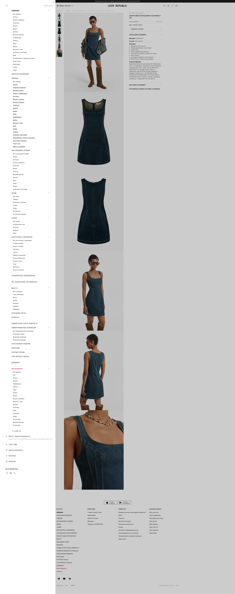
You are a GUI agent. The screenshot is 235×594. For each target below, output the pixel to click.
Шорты (15, 120)
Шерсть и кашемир (19, 146)
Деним (15, 129)
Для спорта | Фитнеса (20, 140)
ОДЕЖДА (15, 78)
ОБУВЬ (14, 193)
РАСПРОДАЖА (17, 369)
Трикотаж (16, 105)
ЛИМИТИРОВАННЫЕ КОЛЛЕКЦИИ (24, 328)
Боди (14, 126)
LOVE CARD (13, 444)
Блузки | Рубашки (18, 102)
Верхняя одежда (18, 90)
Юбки (14, 114)
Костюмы (16, 96)
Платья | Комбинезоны (20, 93)
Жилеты (15, 108)
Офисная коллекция (19, 87)
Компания (12, 461)
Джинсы (15, 132)
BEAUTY (14, 288)
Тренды (15, 84)
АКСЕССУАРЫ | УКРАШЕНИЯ (22, 237)
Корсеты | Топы (18, 123)
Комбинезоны (17, 117)
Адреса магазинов (16, 450)
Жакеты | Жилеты (18, 99)
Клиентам (12, 456)
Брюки (15, 111)
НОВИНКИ (15, 11)
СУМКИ (14, 218)
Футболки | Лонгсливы (20, 135)
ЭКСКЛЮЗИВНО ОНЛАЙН (21, 150)
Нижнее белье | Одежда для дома (24, 137)
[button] (53, 2)
